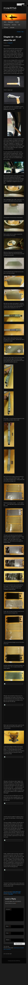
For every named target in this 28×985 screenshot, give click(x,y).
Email (8, 933)
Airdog (19, 893)
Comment (8, 909)
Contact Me (12, 27)
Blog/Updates (10, 22)
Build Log (25, 5)
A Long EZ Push (10, 8)
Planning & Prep (7, 24)
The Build (17, 22)
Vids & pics (6, 27)
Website (7, 939)
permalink (11, 894)
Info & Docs (14, 24)
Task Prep (14, 893)
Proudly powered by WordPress (14, 960)
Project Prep (9, 893)
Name (8, 926)
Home (5, 22)
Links (19, 24)
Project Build (15, 891)
